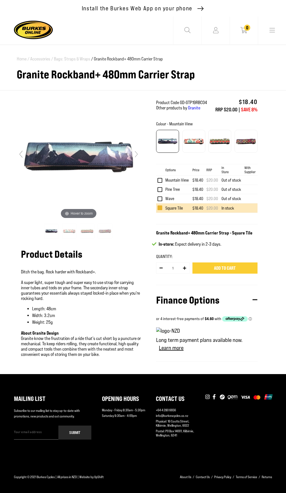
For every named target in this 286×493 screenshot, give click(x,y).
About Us (185, 477)
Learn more (171, 347)
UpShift (99, 477)
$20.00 (212, 180)
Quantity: (164, 256)
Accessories (41, 59)
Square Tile (174, 208)
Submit (74, 432)
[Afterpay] (222, 397)
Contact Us (203, 477)
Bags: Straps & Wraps (72, 59)
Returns (267, 477)
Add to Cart (225, 268)
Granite (194, 108)
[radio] (167, 141)
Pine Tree (172, 189)
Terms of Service (246, 477)
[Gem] (232, 397)
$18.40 (197, 180)
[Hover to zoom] (78, 156)
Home (23, 59)
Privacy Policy (222, 477)
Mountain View (177, 180)
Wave (169, 198)
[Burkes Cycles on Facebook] (215, 397)
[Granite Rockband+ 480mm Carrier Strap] (51, 231)
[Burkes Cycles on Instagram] (207, 397)
